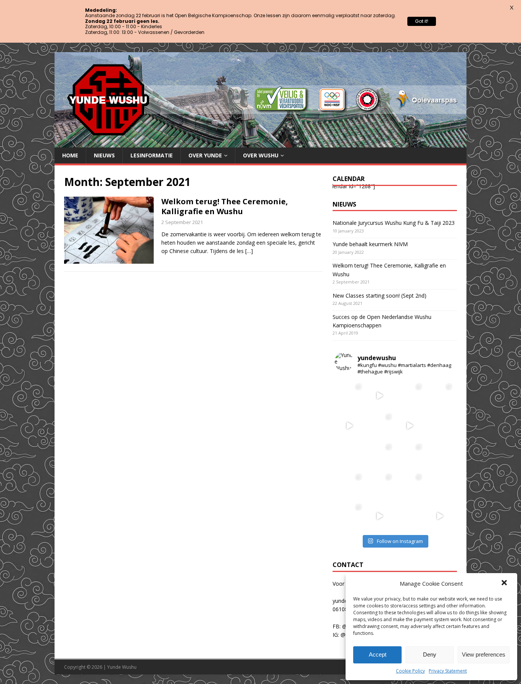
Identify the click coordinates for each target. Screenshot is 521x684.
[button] (505, 583)
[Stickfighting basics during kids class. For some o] (349, 426)
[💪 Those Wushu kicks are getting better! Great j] (380, 516)
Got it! (421, 21)
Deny (429, 654)
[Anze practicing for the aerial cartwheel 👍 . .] (440, 516)
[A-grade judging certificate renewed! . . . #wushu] (349, 396)
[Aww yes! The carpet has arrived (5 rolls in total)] (410, 396)
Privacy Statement (448, 671)
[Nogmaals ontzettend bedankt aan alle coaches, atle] (380, 456)
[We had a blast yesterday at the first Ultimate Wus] (410, 456)
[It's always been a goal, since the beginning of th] (349, 456)
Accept (377, 654)
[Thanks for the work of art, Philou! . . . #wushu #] (349, 516)
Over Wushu (260, 155)
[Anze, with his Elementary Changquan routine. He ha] (410, 426)
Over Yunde (205, 155)
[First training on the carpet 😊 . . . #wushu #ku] (380, 396)
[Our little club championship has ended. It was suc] (440, 456)
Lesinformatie (151, 155)
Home (70, 155)
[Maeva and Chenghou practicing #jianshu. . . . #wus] (380, 486)
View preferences (483, 654)
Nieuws (104, 155)
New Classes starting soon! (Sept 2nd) (379, 295)
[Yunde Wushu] (260, 143)
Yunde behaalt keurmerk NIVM (370, 244)
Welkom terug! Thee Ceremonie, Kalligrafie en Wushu (224, 206)
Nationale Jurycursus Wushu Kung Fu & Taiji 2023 (394, 222)
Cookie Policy (410, 671)
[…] (249, 251)
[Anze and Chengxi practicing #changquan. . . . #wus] (410, 486)
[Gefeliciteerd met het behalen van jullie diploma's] (380, 426)
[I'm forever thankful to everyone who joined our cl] (410, 516)
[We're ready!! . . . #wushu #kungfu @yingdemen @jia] (349, 486)
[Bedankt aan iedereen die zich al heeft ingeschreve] (440, 486)
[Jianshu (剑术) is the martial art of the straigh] (440, 426)
